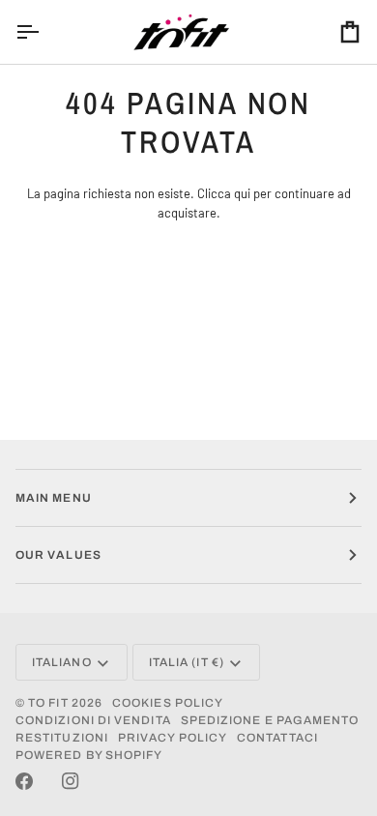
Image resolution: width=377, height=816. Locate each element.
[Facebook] (24, 781)
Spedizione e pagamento (270, 720)
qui (242, 193)
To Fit (48, 703)
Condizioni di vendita (93, 720)
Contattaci (277, 737)
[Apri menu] (44, 32)
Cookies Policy (167, 703)
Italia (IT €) (186, 662)
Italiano (62, 662)
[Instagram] (70, 781)
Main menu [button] (53, 498)
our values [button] (58, 555)
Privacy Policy (172, 737)
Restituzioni (61, 737)
